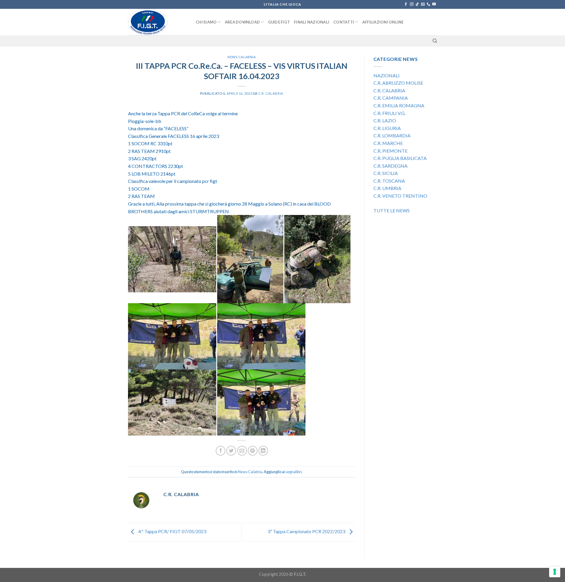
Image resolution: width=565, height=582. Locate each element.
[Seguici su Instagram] (411, 4)
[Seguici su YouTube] (434, 4)
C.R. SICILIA (385, 173)
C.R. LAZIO (384, 120)
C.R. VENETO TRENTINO (400, 196)
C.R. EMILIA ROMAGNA (399, 105)
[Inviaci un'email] (423, 4)
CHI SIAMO (206, 22)
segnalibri (293, 471)
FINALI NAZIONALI (311, 22)
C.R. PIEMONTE (390, 151)
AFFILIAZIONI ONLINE (383, 22)
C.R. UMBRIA (387, 188)
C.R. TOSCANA (389, 181)
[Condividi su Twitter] (231, 451)
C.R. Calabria (270, 93)
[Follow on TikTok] (417, 4)
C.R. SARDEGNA (390, 166)
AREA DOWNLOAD (242, 22)
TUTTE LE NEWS (391, 210)
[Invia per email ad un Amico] (242, 451)
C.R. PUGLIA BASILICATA (400, 158)
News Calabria (241, 57)
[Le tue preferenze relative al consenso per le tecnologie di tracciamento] (554, 571)
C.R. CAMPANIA (390, 98)
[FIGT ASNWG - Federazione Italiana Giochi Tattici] (157, 22)
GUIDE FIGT (279, 22)
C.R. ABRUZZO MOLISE (398, 83)
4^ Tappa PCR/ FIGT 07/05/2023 (171, 531)
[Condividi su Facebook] (220, 451)
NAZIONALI (386, 75)
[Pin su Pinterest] (252, 451)
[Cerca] (435, 40)
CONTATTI (343, 22)
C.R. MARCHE (388, 143)
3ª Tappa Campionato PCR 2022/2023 (306, 531)
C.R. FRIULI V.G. (389, 113)
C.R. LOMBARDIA (392, 135)
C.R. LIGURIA (387, 128)
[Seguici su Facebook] (406, 4)
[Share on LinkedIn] (263, 451)
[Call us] (428, 4)
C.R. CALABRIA (389, 90)
